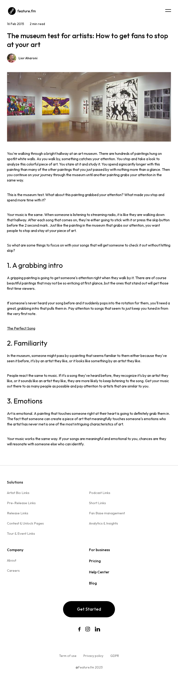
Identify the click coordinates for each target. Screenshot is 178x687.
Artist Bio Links (18, 492)
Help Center (99, 572)
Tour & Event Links (21, 533)
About (11, 560)
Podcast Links (99, 492)
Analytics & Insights (103, 523)
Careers (13, 570)
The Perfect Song (21, 328)
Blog (93, 583)
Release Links (17, 513)
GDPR (114, 656)
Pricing (95, 561)
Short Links (97, 503)
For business (99, 549)
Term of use (67, 656)
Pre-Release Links (21, 503)
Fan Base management (107, 513)
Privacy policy (93, 656)
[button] (168, 10)
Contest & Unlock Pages (25, 523)
